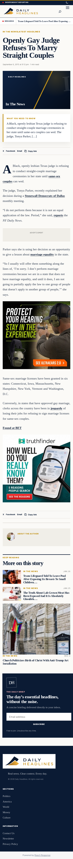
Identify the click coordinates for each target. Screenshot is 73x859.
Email (19, 151)
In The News (10, 32)
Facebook (10, 151)
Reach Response (42, 855)
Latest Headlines (29, 32)
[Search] (59, 11)
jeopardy (56, 408)
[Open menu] (67, 11)
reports (58, 215)
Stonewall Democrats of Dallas (45, 195)
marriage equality (42, 254)
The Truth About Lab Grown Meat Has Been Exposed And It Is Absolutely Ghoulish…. (46, 596)
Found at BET (12, 428)
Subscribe (39, 724)
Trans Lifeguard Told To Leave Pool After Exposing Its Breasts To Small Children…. (44, 21)
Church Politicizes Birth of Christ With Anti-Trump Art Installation (35, 662)
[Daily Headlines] (21, 11)
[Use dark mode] (67, 2)
